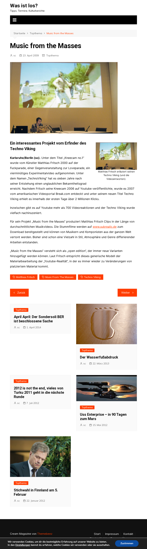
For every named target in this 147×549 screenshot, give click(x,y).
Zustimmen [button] (126, 543)
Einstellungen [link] (22, 545)
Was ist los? (24, 6)
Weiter (125, 292)
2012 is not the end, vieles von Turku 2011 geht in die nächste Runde (39, 392)
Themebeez (44, 533)
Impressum (112, 534)
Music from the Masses (59, 277)
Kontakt (128, 534)
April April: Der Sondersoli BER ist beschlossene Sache (39, 319)
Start (97, 534)
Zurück (21, 292)
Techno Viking (92, 277)
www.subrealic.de (105, 226)
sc (14, 55)
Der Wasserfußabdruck (99, 357)
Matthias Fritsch (25, 277)
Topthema (52, 55)
